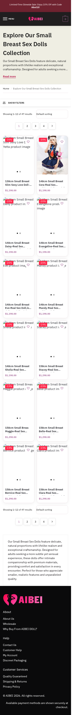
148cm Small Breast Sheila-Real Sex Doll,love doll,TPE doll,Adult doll (17, 368)
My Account (10, 655)
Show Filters (16, 102)
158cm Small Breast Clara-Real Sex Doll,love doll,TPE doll (52, 491)
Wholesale (9, 624)
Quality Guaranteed (15, 676)
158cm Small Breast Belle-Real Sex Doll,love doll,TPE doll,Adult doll (51, 429)
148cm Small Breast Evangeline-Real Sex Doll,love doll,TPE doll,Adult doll (51, 244)
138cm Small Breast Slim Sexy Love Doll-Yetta (17, 183)
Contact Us (9, 645)
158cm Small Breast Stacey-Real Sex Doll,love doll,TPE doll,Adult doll (51, 368)
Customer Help (12, 650)
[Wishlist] (28, 142)
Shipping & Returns (15, 681)
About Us (8, 618)
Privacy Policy (11, 686)
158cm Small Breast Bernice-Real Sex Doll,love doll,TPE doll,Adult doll (17, 491)
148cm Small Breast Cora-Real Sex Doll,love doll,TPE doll (52, 183)
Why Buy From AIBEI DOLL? (20, 629)
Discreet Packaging (14, 660)
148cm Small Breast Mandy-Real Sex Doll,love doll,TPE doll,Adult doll (51, 306)
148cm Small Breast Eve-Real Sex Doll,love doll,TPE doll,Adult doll (18, 306)
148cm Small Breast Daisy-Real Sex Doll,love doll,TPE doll (18, 244)
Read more (9, 76)
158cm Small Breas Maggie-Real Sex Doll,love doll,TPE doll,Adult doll (16, 429)
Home (6, 88)
